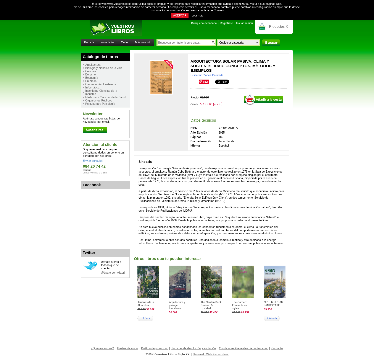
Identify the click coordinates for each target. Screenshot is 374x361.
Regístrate (226, 23)
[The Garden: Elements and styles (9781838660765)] (243, 297)
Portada (89, 42)
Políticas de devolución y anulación (193, 348)
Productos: (278, 26)
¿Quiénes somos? (102, 348)
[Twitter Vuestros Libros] (90, 269)
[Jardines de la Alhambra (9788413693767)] (148, 297)
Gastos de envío (127, 348)
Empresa (91, 81)
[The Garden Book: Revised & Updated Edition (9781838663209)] (211, 297)
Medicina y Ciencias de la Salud (105, 97)
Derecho (90, 74)
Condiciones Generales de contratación (243, 348)
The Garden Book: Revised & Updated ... (211, 305)
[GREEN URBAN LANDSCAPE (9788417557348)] (274, 297)
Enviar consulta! (93, 160)
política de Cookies (212, 10)
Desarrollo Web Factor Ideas (211, 354)
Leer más (197, 15)
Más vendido (143, 42)
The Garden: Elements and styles (240, 305)
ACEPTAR (179, 15)
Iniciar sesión (244, 23)
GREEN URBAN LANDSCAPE (273, 304)
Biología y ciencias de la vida (103, 68)
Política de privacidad (154, 348)
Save (205, 81)
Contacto (277, 348)
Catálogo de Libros (100, 57)
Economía (91, 77)
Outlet (125, 42)
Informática (92, 87)
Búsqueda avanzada (204, 23)
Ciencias (90, 71)
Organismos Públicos (98, 100)
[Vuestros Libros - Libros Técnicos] (111, 35)
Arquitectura (92, 64)
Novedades (107, 42)
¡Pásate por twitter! (113, 272)
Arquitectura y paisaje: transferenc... (177, 305)
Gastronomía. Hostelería (100, 84)
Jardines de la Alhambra (145, 304)
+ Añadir (145, 318)
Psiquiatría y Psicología (100, 103)
